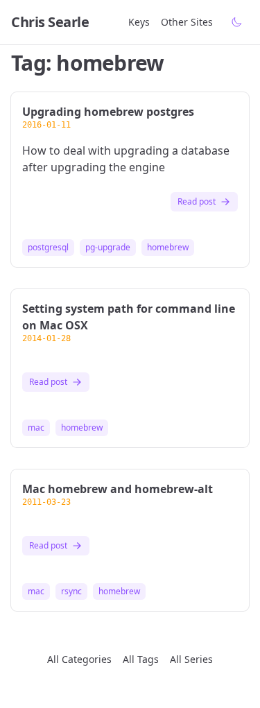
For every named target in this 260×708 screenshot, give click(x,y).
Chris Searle (50, 21)
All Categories (79, 659)
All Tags (141, 659)
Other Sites (187, 21)
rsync (71, 591)
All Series (191, 659)
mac (36, 427)
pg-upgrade (107, 247)
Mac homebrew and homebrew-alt (117, 489)
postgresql (48, 247)
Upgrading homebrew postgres (108, 111)
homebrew (168, 247)
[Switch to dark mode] (236, 22)
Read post (196, 201)
